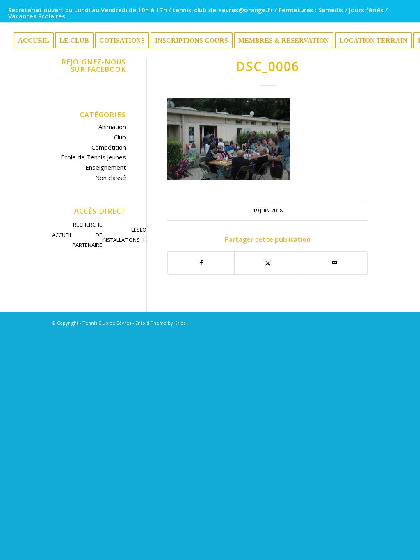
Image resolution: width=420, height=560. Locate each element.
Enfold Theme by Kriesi (161, 323)
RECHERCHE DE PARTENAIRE (87, 235)
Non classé (110, 177)
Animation (112, 127)
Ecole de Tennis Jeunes (93, 157)
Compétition (108, 147)
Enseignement (105, 167)
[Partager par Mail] (334, 263)
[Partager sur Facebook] (201, 263)
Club (120, 137)
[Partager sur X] (268, 263)
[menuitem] (33, 41)
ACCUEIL (62, 235)
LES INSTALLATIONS (121, 235)
